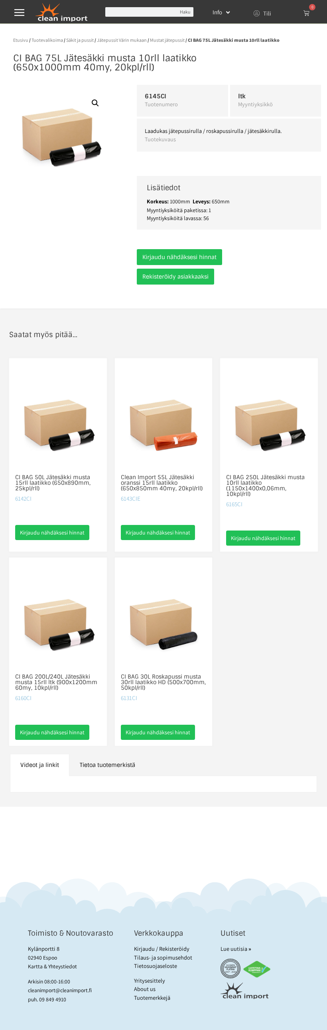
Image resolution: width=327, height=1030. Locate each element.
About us (145, 989)
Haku (185, 12)
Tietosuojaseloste (155, 966)
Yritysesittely (149, 980)
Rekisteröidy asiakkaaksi (175, 276)
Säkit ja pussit (80, 40)
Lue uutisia (236, 948)
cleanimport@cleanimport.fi (60, 990)
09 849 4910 (52, 999)
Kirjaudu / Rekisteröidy (161, 948)
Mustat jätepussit (167, 40)
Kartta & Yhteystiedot (52, 966)
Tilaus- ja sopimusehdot (163, 957)
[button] (95, 103)
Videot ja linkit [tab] (39, 765)
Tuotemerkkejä (152, 997)
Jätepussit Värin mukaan (122, 40)
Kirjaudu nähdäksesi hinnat (179, 257)
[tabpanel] (163, 784)
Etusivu (20, 40)
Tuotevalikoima (47, 40)
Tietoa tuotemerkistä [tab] (107, 765)
